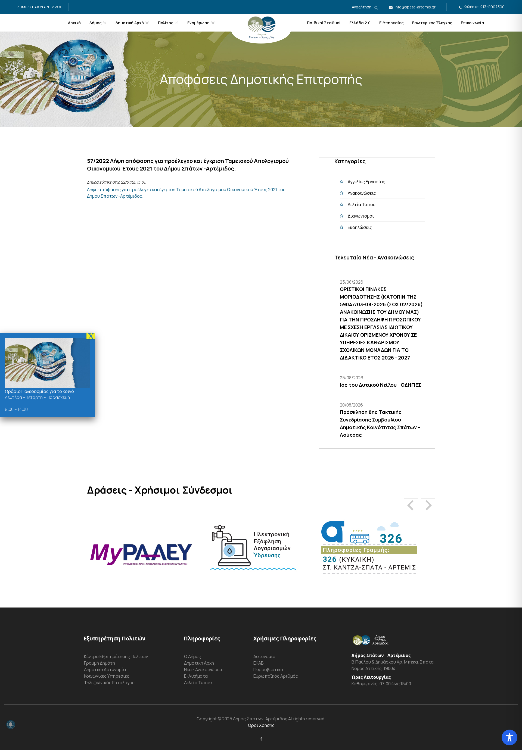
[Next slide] (428, 505)
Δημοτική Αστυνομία (105, 669)
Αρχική (74, 22)
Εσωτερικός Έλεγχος (432, 22)
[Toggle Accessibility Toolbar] (509, 737)
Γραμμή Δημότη (99, 663)
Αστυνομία (264, 656)
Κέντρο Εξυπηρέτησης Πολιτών (116, 656)
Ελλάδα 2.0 (360, 22)
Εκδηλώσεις (360, 227)
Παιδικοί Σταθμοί (324, 22)
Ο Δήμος (192, 656)
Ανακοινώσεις (362, 193)
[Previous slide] (411, 505)
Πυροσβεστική (268, 669)
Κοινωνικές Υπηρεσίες (106, 676)
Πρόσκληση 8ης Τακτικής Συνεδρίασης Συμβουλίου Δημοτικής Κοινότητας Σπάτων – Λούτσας (380, 423)
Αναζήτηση (362, 7)
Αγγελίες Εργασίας (366, 182)
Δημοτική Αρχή (199, 663)
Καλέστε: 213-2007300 (484, 6)
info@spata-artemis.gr (415, 7)
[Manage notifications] (10, 724)
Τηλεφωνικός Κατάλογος (109, 683)
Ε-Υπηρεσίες (391, 22)
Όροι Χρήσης (261, 725)
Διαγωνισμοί (361, 216)
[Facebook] (261, 739)
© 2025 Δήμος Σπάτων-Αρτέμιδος (252, 719)
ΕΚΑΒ (258, 663)
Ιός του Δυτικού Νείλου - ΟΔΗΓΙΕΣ (380, 385)
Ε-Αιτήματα (196, 676)
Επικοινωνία (472, 22)
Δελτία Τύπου (361, 204)
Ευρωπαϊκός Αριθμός (275, 676)
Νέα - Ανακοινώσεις (203, 669)
